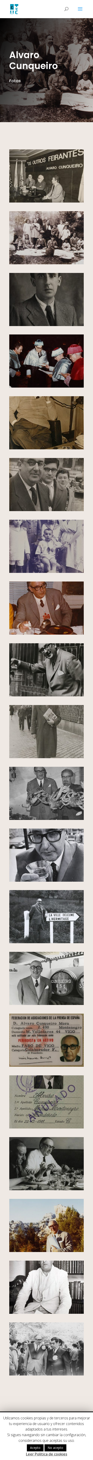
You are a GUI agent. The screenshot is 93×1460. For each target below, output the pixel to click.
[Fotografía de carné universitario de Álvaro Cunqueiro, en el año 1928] (46, 325)
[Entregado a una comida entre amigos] (46, 1189)
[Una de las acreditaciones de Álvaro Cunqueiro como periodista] (46, 1127)
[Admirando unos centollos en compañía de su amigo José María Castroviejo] (46, 819)
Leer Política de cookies (46, 1454)
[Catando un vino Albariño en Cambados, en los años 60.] (46, 880)
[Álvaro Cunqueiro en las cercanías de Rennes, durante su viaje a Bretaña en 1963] (46, 942)
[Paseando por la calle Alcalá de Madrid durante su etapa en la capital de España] (46, 757)
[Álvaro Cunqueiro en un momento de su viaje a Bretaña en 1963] (46, 695)
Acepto (35, 1447)
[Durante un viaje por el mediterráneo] (46, 1251)
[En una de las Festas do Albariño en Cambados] (46, 1004)
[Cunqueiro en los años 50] (46, 1312)
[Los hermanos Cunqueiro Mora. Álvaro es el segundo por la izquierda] (46, 571)
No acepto (55, 1447)
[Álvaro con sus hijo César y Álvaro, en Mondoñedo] (46, 510)
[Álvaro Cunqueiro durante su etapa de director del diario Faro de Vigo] (46, 448)
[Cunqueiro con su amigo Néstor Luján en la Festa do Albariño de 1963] (46, 1374)
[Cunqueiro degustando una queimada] (46, 633)
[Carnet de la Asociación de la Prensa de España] (46, 1065)
